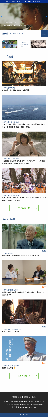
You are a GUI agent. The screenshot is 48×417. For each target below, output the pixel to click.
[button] (23, 27)
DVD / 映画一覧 (24, 376)
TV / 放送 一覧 (24, 208)
